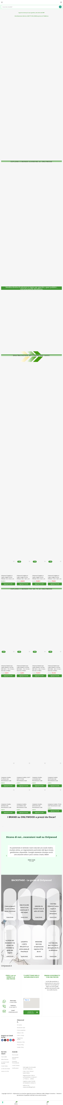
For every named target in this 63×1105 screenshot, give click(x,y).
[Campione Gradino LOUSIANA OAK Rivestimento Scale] (39, 769)
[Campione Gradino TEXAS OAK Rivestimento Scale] (55, 796)
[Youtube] (8, 1040)
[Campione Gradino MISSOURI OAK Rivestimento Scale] (39, 796)
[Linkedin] (10, 1040)
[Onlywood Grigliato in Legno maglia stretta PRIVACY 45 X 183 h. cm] (8, 567)
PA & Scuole (15, 1055)
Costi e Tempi (20, 1035)
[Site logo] (31, 2)
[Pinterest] (13, 1040)
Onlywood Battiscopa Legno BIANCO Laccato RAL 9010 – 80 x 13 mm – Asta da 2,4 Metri (39, 668)
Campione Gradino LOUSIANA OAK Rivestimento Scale (37, 779)
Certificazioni (15, 1068)
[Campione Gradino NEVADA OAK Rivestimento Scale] (8, 796)
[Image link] (10, 26)
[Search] (60, 7)
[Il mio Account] (61, 2)
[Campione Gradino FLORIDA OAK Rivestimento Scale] (8, 769)
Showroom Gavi (21, 1027)
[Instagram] (5, 1040)
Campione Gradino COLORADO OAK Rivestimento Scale (22, 805)
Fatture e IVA (20, 1033)
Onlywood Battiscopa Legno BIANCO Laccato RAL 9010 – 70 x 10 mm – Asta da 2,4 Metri (8, 668)
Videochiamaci (4, 1059)
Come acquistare (21, 1030)
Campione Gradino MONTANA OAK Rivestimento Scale (53, 779)
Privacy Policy (20, 1044)
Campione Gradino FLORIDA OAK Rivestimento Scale (6, 779)
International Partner (15, 1058)
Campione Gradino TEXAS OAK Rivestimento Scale (54, 804)
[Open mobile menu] (1, 2)
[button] (8, 584)
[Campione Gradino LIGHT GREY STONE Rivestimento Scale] (24, 769)
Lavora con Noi (5, 1071)
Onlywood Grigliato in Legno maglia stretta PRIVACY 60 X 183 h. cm (23, 577)
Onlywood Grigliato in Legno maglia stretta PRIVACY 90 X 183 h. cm (38, 577)
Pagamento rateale (20, 1038)
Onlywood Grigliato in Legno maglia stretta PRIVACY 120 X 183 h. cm (54, 577)
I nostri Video (4, 1066)
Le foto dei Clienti (5, 1068)
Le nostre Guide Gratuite (5, 1062)
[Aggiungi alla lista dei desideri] (14, 561)
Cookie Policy (20, 1047)
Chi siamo (19, 1025)
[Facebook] (2, 1040)
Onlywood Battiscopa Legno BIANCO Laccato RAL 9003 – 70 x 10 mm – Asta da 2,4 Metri (23, 668)
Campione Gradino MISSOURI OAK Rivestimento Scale (37, 805)
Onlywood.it (6, 965)
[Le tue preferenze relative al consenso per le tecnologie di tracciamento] (2, 1102)
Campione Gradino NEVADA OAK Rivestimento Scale (6, 805)
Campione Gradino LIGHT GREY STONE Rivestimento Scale (23, 779)
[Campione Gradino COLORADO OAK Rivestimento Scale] (24, 796)
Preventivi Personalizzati (15, 1062)
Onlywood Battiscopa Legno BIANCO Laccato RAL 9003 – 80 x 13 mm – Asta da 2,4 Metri (54, 668)
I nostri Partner (16, 1065)
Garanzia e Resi (21, 1042)
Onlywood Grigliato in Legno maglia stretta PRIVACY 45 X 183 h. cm (7, 577)
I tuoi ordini (4, 1056)
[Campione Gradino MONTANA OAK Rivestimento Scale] (55, 769)
